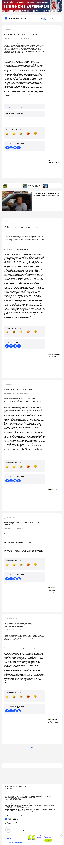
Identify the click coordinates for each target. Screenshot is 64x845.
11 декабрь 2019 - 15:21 (9, 629)
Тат (48, 18)
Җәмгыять (8, 29)
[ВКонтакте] (7, 147)
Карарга (48, 840)
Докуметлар (26, 765)
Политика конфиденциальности (13, 842)
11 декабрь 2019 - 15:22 (9, 528)
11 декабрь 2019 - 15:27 (9, 38)
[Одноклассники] (11, 147)
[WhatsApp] (19, 147)
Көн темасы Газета (11, 517)
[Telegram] (15, 147)
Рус (40, 18)
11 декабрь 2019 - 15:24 (9, 393)
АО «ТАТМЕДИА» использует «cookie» (15, 838)
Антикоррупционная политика (13, 837)
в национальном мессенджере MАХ (16, 115)
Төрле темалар (37, 765)
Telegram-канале (11, 107)
